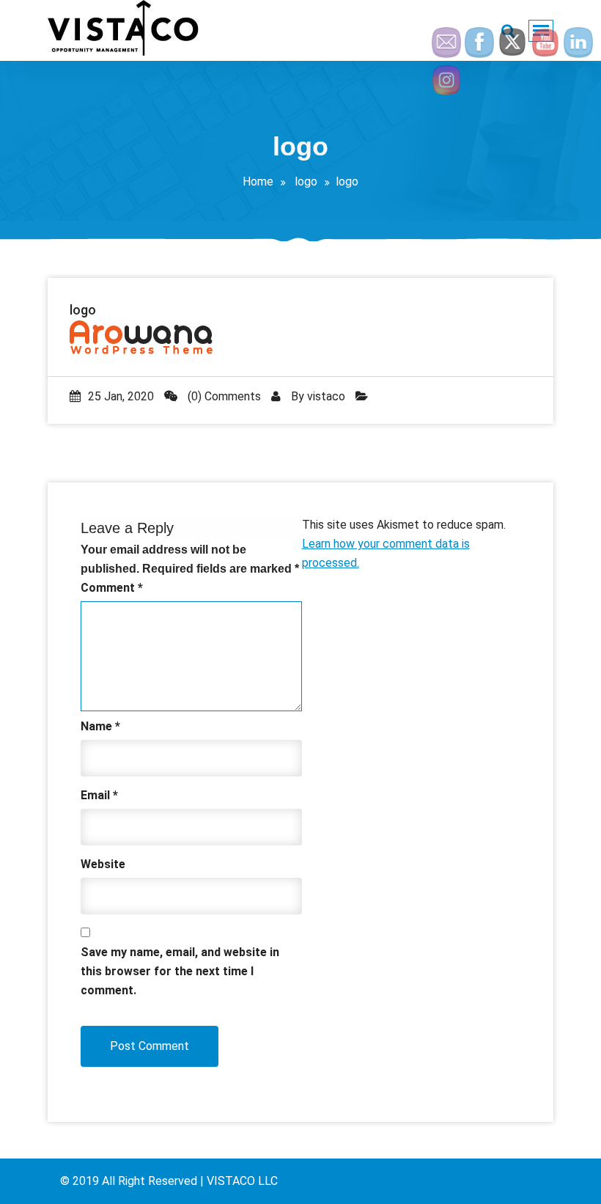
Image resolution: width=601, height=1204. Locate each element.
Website (103, 864)
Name (100, 726)
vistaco (326, 396)
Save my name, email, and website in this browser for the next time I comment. (180, 971)
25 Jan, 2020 (121, 396)
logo (306, 181)
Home (258, 181)
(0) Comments (223, 396)
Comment (112, 588)
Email (99, 795)
